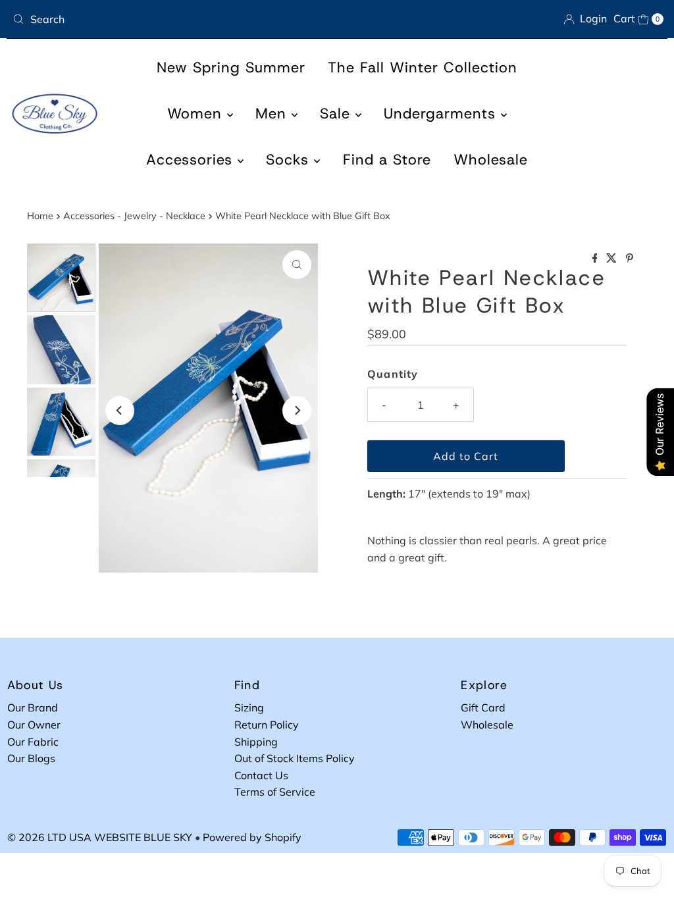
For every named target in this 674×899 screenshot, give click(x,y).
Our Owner (34, 724)
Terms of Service (274, 791)
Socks (290, 159)
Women (197, 113)
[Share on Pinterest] (629, 258)
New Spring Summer (231, 67)
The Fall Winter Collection (422, 67)
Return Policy (266, 724)
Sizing (249, 707)
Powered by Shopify (252, 837)
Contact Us (261, 775)
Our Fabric (33, 741)
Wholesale (491, 159)
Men (273, 113)
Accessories (192, 159)
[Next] (296, 410)
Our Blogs (31, 758)
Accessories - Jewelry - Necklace (134, 216)
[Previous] (119, 410)
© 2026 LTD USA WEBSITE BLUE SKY (99, 837)
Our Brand (32, 707)
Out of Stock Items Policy (294, 758)
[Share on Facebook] (596, 258)
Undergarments (442, 113)
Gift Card (483, 707)
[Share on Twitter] (612, 258)
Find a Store (387, 159)
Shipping (256, 741)
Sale (337, 113)
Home (40, 216)
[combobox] (169, 19)
